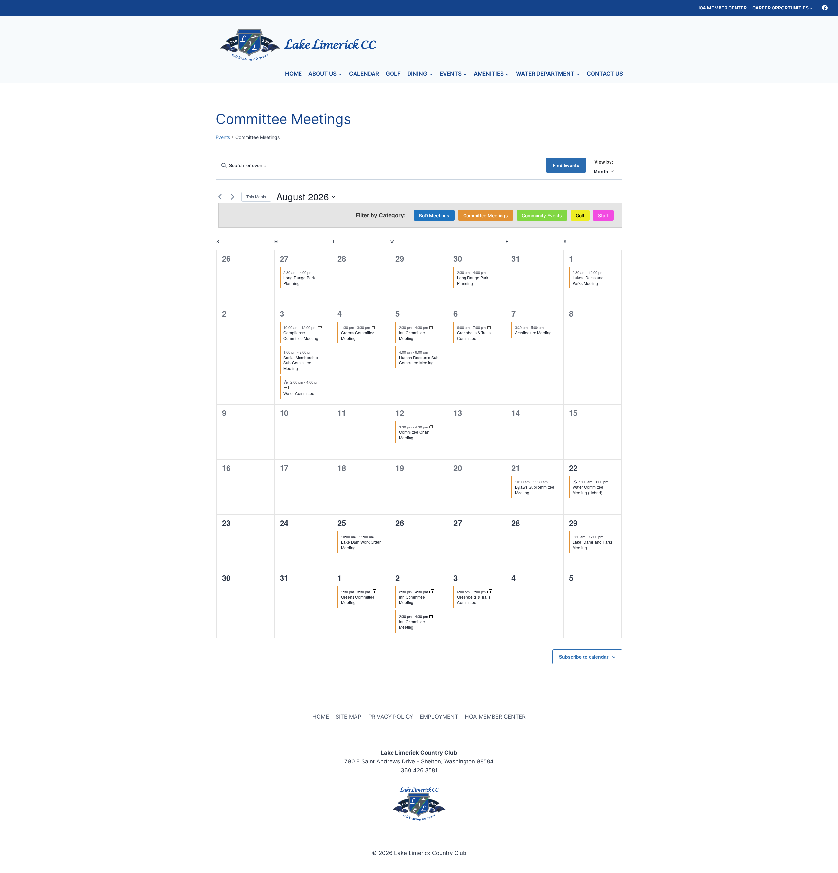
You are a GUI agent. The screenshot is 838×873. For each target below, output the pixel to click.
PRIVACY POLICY (390, 716)
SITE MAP (348, 716)
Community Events (542, 215)
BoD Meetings (434, 215)
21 (515, 467)
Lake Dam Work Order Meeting (361, 544)
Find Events (566, 165)
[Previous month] (220, 197)
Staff (603, 215)
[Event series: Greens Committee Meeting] (374, 327)
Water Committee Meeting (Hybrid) (588, 489)
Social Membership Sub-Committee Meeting (300, 363)
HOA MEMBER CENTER (721, 7)
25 (341, 522)
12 (399, 412)
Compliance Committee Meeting (300, 335)
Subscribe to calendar (583, 657)
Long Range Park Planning (299, 280)
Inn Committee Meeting (412, 335)
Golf (580, 215)
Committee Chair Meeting (414, 434)
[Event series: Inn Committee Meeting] (431, 327)
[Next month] (232, 197)
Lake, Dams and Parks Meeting (593, 544)
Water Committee (298, 393)
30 (457, 258)
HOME (293, 73)
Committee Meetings (485, 215)
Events (223, 137)
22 (573, 467)
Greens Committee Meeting (357, 335)
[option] (434, 215)
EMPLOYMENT (439, 716)
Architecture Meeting (533, 332)
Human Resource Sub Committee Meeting (419, 360)
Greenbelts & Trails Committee (474, 335)
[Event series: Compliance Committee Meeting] (320, 327)
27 (284, 258)
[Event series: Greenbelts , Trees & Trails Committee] (489, 327)
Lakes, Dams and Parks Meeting (588, 280)
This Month (256, 196)
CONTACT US (605, 73)
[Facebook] (824, 7)
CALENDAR (364, 73)
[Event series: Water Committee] (286, 388)
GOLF (393, 73)
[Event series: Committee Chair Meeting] (431, 426)
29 (573, 522)
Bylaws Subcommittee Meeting (534, 489)
